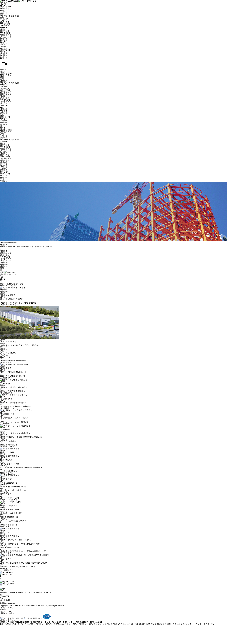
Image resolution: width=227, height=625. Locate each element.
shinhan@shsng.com (7, 604)
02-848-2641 (5, 596)
